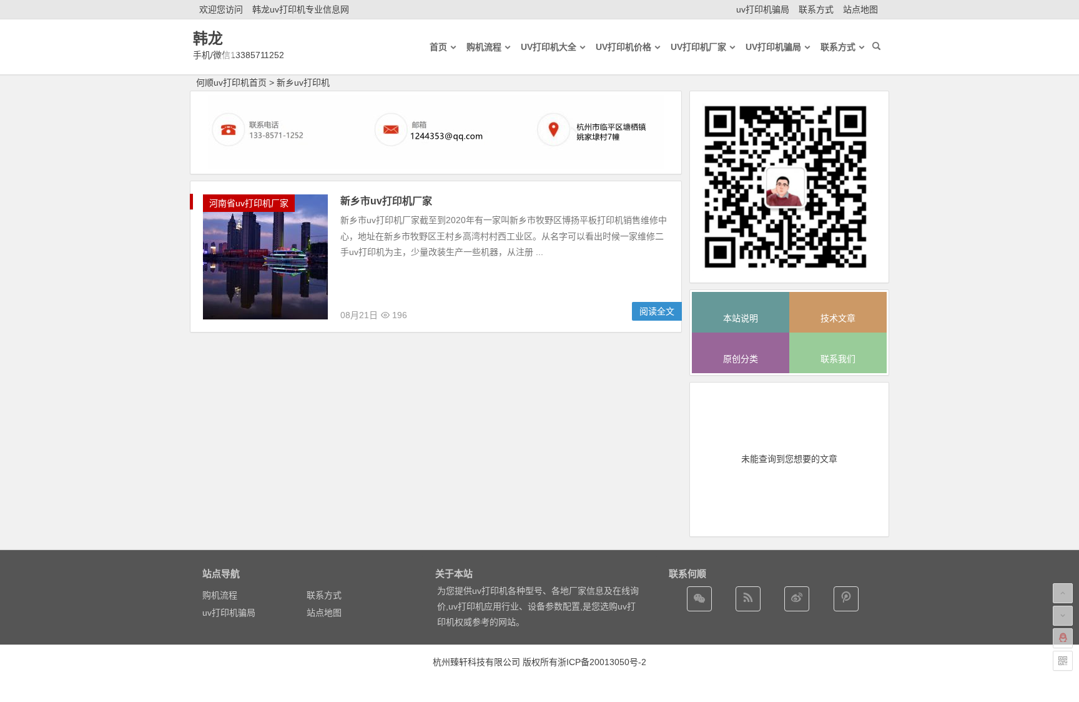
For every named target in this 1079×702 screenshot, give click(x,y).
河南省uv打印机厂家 (248, 203)
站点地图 (860, 9)
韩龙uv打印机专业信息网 (300, 9)
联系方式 (816, 9)
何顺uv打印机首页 (231, 83)
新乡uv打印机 (303, 83)
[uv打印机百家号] (748, 598)
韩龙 (208, 38)
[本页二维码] (1063, 661)
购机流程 (219, 595)
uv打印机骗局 (762, 9)
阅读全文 (656, 311)
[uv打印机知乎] (846, 598)
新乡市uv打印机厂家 (386, 201)
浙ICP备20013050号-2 (602, 662)
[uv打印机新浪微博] (796, 598)
